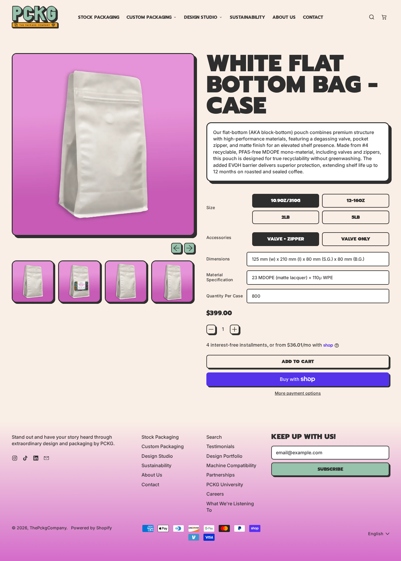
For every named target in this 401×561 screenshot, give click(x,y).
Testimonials (220, 446)
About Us (284, 17)
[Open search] (371, 17)
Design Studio (200, 17)
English (375, 533)
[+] (234, 329)
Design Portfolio (224, 456)
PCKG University (224, 484)
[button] (33, 281)
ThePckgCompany (48, 527)
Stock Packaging (98, 17)
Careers (215, 494)
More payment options (298, 393)
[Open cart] (384, 17)
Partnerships (220, 475)
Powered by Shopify (91, 527)
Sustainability (247, 17)
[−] (211, 329)
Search (214, 437)
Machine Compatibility (231, 465)
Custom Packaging (149, 17)
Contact (313, 17)
